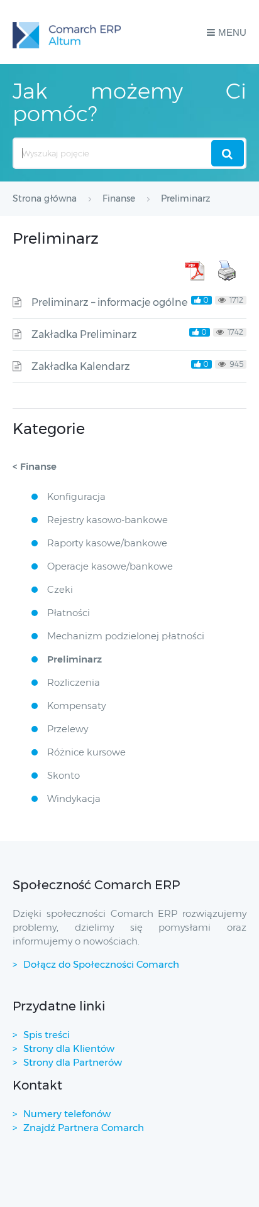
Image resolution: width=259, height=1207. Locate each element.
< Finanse (35, 466)
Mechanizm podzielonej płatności (125, 636)
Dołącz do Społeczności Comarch (101, 964)
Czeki (60, 589)
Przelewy (67, 729)
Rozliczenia (73, 682)
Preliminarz (74, 659)
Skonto (63, 775)
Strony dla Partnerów (72, 1062)
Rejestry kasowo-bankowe (107, 520)
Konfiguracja (76, 496)
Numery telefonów (67, 1114)
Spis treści (46, 1035)
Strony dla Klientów (68, 1048)
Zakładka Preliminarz (84, 334)
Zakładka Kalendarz (80, 366)
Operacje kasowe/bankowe (110, 566)
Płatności (68, 613)
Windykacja (74, 798)
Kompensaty (76, 706)
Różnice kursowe (86, 752)
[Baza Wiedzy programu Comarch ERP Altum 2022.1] (67, 32)
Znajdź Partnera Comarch (83, 1128)
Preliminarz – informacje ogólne (109, 302)
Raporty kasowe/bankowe (107, 543)
